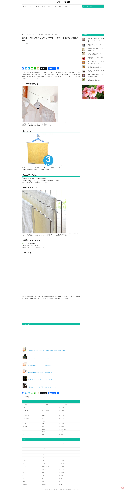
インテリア (25, 404)
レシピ (62, 418)
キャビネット (44, 448)
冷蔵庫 (62, 472)
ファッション (64, 412)
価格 (23, 472)
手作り (62, 423)
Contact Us (78, 489)
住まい (24, 421)
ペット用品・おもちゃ (27, 415)
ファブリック (64, 463)
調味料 (43, 431)
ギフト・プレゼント (46, 410)
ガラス (62, 446)
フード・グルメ (45, 412)
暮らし (62, 426)
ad (23, 443)
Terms (74, 489)
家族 (62, 475)
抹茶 (23, 478)
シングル (24, 454)
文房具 (43, 426)
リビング (44, 469)
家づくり (24, 423)
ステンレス (63, 454)
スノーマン (25, 457)
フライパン (25, 466)
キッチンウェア (26, 410)
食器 (43, 434)
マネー (43, 415)
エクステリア (64, 404)
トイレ (43, 460)
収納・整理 (63, 421)
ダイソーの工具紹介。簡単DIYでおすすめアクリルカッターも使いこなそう (96, 40)
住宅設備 (44, 421)
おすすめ (63, 443)
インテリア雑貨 (45, 404)
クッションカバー (26, 451)
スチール (44, 454)
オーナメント (25, 446)
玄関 (43, 481)
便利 (43, 472)
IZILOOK (63, 2)
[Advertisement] (63, 20)
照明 (23, 429)
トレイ (24, 463)
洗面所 (24, 481)
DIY (42, 443)
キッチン (24, 448)
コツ (62, 451)
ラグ (23, 469)
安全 (43, 475)
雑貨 (23, 434)
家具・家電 (44, 423)
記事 (27, 396)
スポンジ (44, 457)
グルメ (62, 410)
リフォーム (44, 418)
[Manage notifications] (122, 488)
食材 (62, 434)
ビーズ (43, 463)
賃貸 (62, 431)
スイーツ (24, 412)
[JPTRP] (93, 98)
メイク (62, 415)
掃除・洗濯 (25, 426)
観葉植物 (44, 484)
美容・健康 (63, 429)
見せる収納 (25, 484)
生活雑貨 (44, 429)
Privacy (69, 489)
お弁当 (62, 407)
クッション (63, 448)
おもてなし (44, 407)
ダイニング (63, 457)
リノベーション (26, 418)
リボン (62, 469)
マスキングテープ (45, 466)
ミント (62, 466)
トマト (62, 460)
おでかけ (24, 407)
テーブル (24, 460)
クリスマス (44, 451)
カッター (44, 446)
